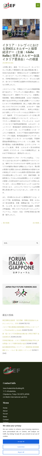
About (5, 411)
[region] (21, 439)
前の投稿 (5, 223)
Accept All (21, 441)
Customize (21, 447)
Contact (6, 419)
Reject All (21, 452)
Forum (5, 414)
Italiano (5, 422)
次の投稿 (37, 223)
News (5, 417)
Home (5, 408)
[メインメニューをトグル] (38, 5)
